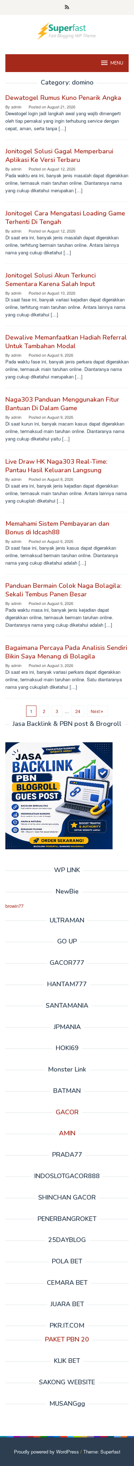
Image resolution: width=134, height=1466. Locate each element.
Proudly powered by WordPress (46, 1451)
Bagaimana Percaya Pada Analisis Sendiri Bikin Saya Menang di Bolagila (66, 652)
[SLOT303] (67, 30)
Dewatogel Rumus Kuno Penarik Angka (63, 97)
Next (95, 711)
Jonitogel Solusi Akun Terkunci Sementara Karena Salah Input (50, 279)
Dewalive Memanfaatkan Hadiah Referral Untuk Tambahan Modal (66, 341)
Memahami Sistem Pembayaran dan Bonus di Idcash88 (57, 527)
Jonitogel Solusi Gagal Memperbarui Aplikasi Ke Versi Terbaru (59, 155)
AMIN (67, 1133)
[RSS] (67, 7)
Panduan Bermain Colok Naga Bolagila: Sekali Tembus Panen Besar (63, 590)
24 (77, 711)
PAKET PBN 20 (67, 1339)
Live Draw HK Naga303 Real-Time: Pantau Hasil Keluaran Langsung (56, 465)
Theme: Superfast (101, 1451)
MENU (116, 63)
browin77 (14, 905)
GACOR (67, 1112)
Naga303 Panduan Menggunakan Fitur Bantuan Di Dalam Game (62, 403)
